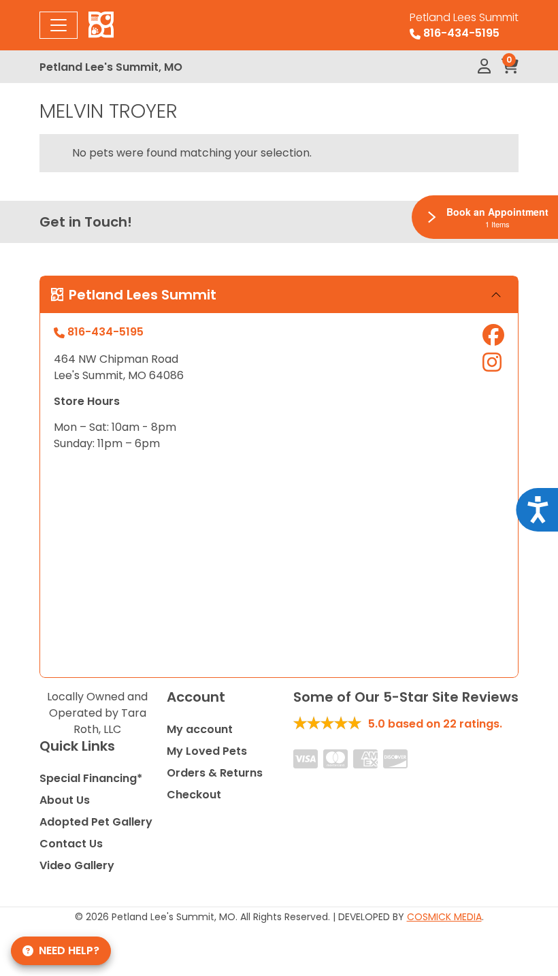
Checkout (194, 794)
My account (200, 729)
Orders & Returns (215, 773)
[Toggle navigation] (58, 25)
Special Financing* (90, 778)
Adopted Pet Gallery (95, 822)
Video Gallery (76, 865)
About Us (64, 800)
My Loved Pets (207, 751)
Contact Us (71, 843)
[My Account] (484, 66)
